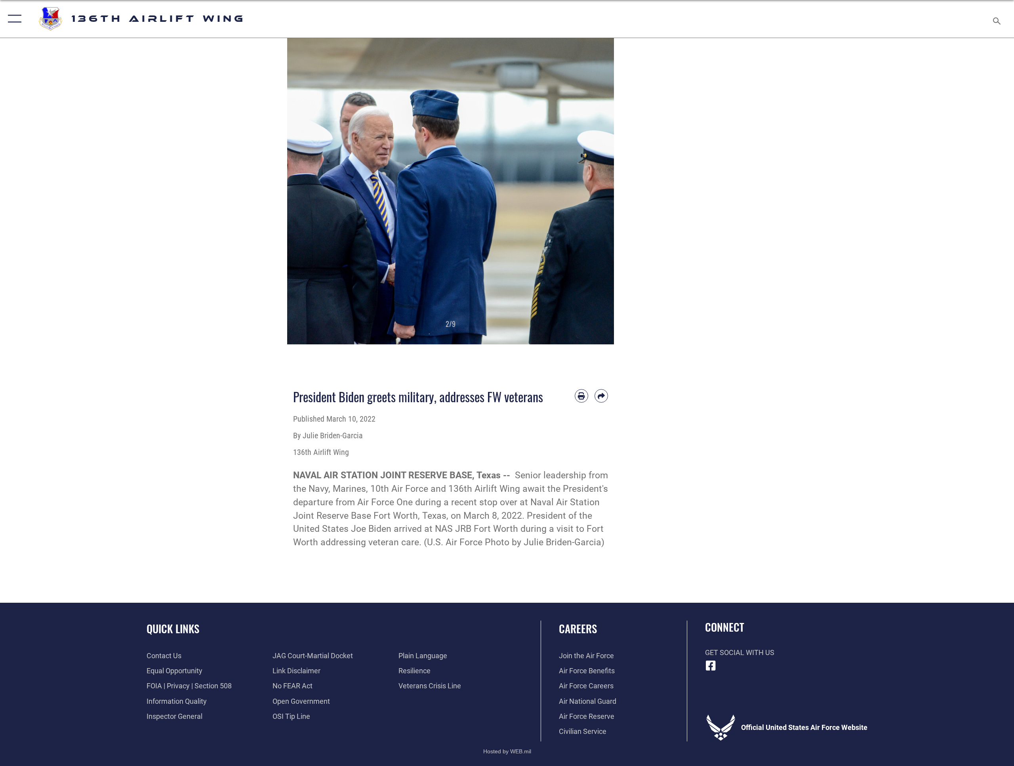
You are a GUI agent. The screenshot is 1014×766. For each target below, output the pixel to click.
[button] (13, 19)
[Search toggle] (997, 18)
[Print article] (581, 396)
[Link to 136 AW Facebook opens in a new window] (711, 666)
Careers (578, 628)
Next (597, 191)
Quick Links (173, 628)
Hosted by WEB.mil (507, 751)
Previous (303, 191)
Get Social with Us (739, 652)
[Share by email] (601, 396)
